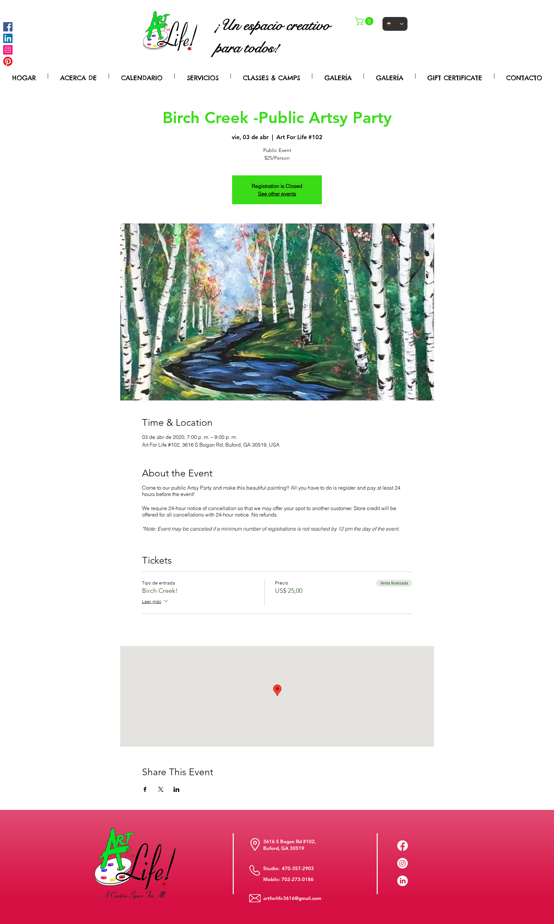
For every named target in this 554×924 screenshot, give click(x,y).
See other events (277, 193)
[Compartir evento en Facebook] (145, 789)
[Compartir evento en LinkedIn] (176, 789)
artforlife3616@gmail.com (292, 898)
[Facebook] (8, 26)
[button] (365, 21)
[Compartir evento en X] (161, 789)
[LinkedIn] (402, 881)
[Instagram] (8, 50)
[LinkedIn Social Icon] (8, 38)
